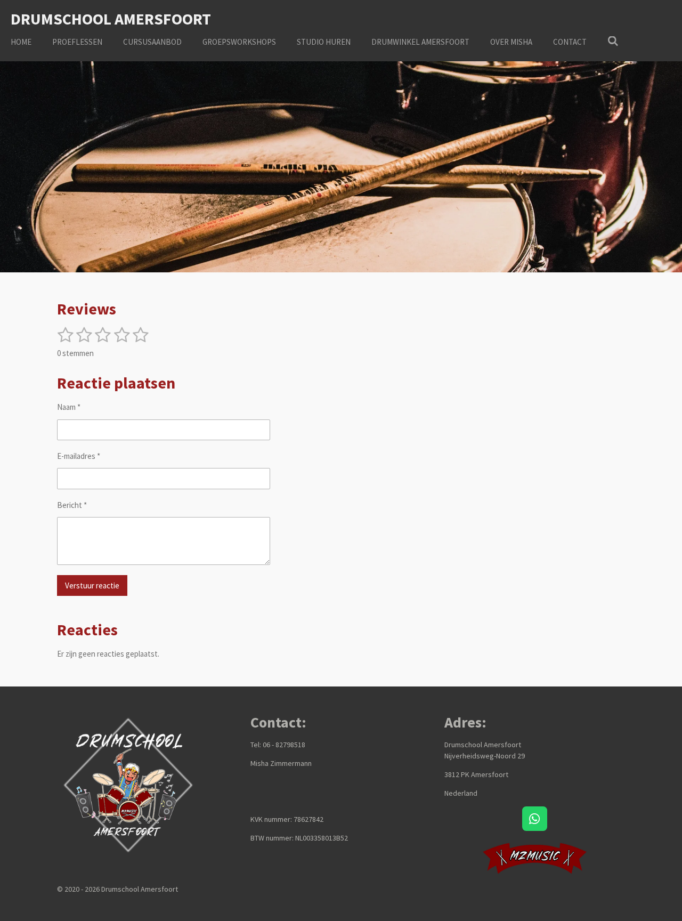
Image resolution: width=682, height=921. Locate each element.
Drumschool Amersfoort (111, 19)
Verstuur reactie (92, 585)
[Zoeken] (613, 41)
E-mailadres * (78, 456)
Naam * (68, 407)
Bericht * (72, 505)
